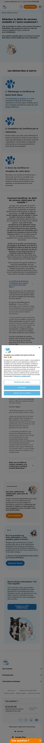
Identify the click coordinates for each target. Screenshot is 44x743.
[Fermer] (39, 347)
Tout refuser (22, 387)
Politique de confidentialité (21, 376)
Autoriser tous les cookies (22, 393)
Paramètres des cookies (22, 382)
